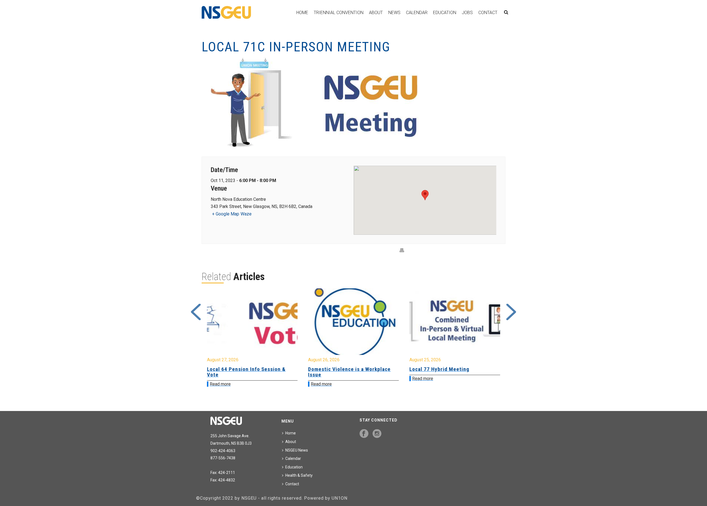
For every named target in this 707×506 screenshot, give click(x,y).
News (394, 12)
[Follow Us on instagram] (377, 434)
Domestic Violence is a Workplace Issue (248, 372)
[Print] (402, 250)
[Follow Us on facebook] (364, 434)
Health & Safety (299, 475)
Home (302, 12)
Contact (487, 12)
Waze (246, 214)
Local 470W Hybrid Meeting (442, 369)
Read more (220, 384)
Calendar (417, 12)
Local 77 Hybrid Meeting (338, 369)
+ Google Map (225, 214)
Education (444, 12)
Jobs (467, 12)
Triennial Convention (338, 12)
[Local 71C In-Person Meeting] (353, 103)
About (376, 12)
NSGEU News (296, 450)
